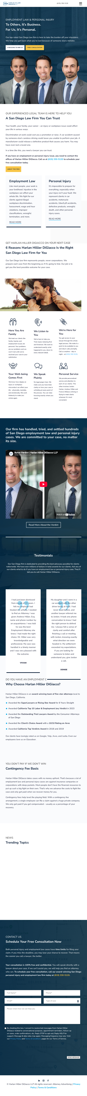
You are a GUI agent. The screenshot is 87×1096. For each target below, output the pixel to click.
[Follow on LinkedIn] (39, 1080)
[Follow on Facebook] (48, 1080)
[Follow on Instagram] (43, 1080)
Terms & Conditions (33, 1038)
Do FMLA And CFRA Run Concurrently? (12, 874)
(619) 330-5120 (62, 3)
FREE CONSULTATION (34, 47)
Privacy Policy (15, 1038)
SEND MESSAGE (73, 1057)
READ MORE (15, 222)
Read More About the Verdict (43, 524)
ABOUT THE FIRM (13, 169)
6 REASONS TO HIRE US (15, 47)
